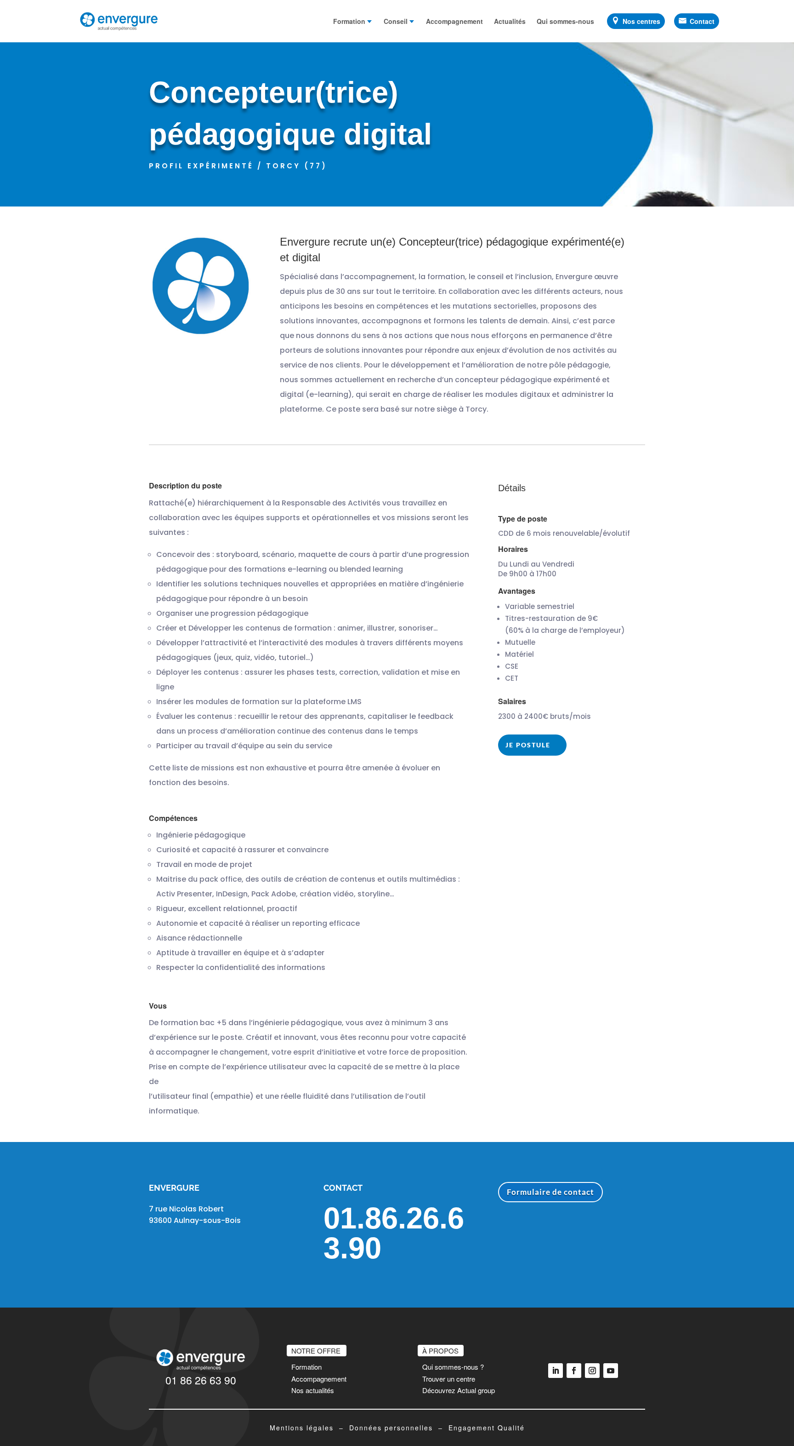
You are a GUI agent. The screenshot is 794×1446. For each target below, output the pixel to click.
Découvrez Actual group (458, 1390)
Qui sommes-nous (565, 21)
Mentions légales (302, 1427)
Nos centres (641, 21)
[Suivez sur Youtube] (610, 1370)
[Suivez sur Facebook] (574, 1370)
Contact (702, 21)
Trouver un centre (448, 1378)
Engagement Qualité (486, 1427)
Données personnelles (391, 1427)
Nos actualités (312, 1390)
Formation (349, 21)
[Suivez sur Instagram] (592, 1370)
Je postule (527, 745)
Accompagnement (454, 21)
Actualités (510, 21)
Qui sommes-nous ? (453, 1366)
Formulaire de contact (550, 1192)
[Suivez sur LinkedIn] (555, 1370)
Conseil (396, 21)
